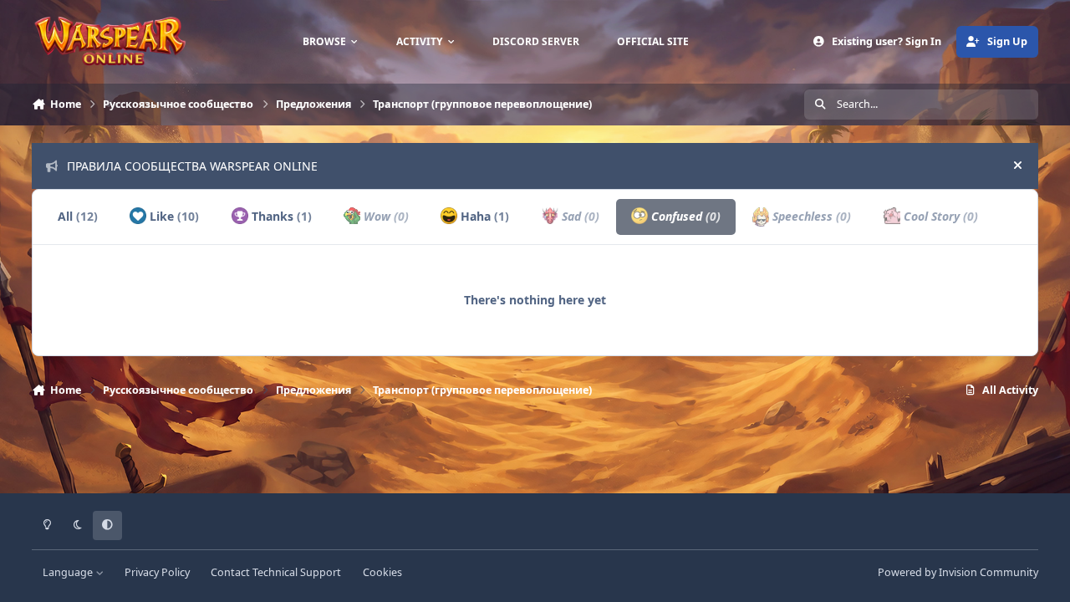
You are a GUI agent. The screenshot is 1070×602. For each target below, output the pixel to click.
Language (69, 572)
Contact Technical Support (276, 572)
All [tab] (78, 216)
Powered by (958, 572)
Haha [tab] (483, 216)
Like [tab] (172, 216)
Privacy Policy (157, 572)
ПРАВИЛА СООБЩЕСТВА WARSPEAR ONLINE (192, 166)
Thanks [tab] (280, 216)
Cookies (382, 572)
